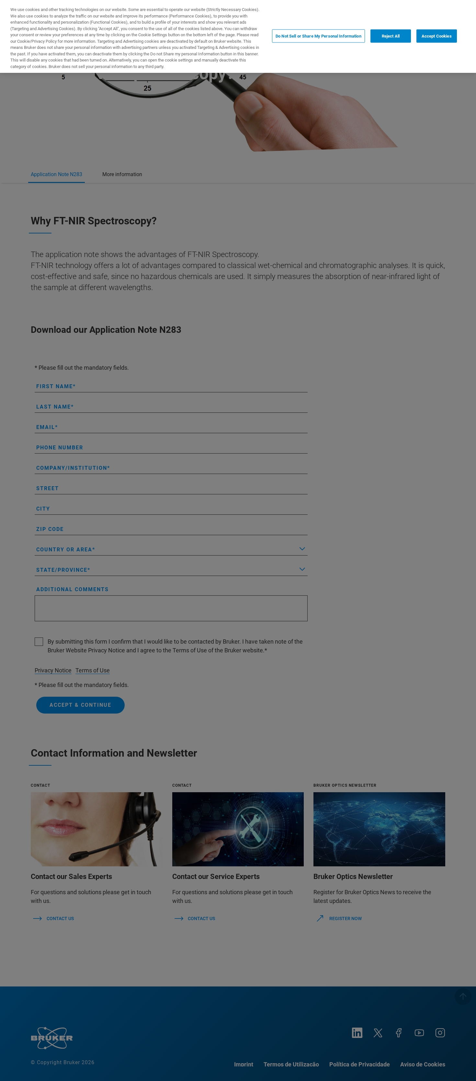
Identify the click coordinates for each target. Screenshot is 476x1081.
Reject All (391, 35)
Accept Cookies (437, 35)
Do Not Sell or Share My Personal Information (318, 35)
